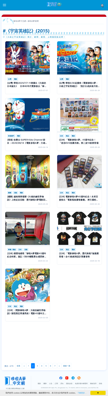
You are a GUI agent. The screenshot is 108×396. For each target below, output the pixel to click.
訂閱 (56, 383)
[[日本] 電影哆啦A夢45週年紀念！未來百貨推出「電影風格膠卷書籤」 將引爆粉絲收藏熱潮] (79, 172)
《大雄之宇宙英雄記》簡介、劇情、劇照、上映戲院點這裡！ (35, 37)
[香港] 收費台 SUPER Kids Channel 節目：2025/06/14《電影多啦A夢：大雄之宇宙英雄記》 (27, 141)
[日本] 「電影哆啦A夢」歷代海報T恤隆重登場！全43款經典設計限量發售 (79, 255)
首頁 (18, 366)
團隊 (45, 383)
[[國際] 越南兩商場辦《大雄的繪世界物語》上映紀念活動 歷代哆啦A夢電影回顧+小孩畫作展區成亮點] (27, 172)
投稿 (100, 383)
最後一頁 (66, 366)
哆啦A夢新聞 (33, 21)
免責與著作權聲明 (81, 383)
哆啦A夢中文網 (19, 21)
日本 (61, 136)
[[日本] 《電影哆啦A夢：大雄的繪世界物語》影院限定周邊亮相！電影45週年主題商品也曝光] (27, 286)
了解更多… (82, 393)
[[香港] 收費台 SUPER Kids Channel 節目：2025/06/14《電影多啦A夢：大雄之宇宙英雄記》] (27, 115)
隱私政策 (69, 383)
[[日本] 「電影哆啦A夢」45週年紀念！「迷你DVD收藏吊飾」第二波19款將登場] (79, 115)
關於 (39, 383)
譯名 (62, 383)
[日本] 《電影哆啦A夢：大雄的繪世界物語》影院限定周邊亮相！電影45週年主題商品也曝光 (27, 312)
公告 (50, 383)
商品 (67, 136)
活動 (15, 193)
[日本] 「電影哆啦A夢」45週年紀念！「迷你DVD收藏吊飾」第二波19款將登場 (79, 141)
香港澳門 (11, 136)
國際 (9, 193)
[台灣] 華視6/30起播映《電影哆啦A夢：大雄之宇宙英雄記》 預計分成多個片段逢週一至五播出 (78, 85)
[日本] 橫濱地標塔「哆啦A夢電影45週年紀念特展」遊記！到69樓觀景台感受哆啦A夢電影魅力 (26, 255)
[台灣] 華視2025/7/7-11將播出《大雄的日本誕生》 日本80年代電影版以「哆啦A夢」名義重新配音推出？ (27, 85)
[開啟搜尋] (103, 5)
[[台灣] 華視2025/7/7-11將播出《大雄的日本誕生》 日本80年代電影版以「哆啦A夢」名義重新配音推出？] (27, 58)
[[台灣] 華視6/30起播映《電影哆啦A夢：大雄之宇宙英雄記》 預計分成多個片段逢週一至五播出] (79, 58)
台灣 (9, 79)
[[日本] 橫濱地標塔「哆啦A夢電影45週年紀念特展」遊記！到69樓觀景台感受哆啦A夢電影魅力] (27, 229)
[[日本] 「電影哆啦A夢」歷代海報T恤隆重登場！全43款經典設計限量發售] (79, 229)
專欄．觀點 (12, 249)
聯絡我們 (93, 383)
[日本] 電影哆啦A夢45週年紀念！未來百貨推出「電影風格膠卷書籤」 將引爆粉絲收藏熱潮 (78, 198)
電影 (15, 79)
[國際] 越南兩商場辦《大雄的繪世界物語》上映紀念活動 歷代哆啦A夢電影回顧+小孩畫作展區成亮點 (27, 198)
